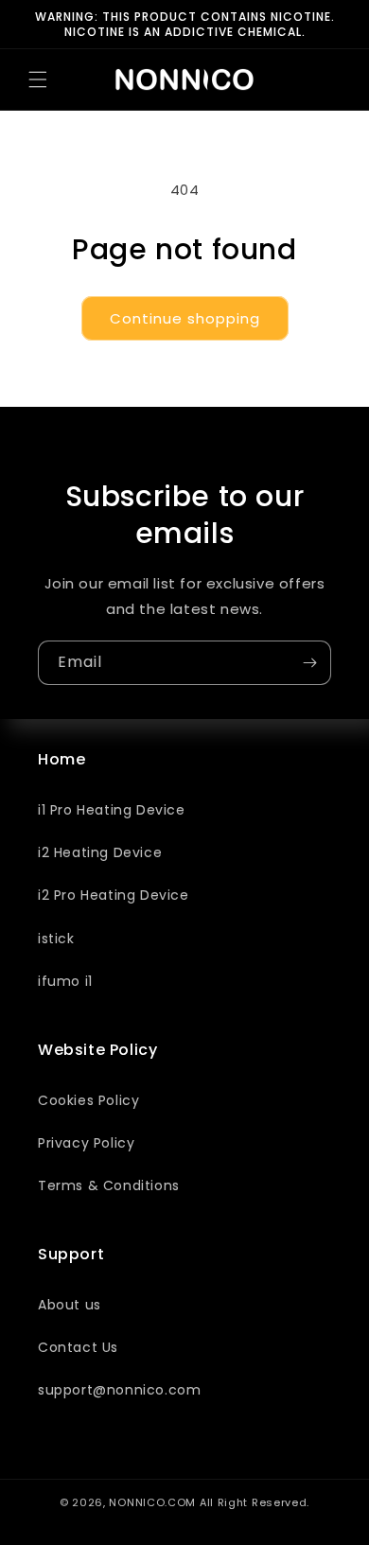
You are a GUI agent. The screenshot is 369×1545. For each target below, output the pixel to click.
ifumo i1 (65, 981)
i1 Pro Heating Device (111, 809)
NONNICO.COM (152, 1502)
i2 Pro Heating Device (113, 895)
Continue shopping (185, 318)
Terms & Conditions (109, 1185)
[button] (38, 79)
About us (69, 1304)
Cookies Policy (88, 1100)
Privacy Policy (86, 1142)
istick (56, 938)
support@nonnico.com (119, 1389)
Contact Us (78, 1347)
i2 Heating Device (100, 852)
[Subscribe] (309, 663)
